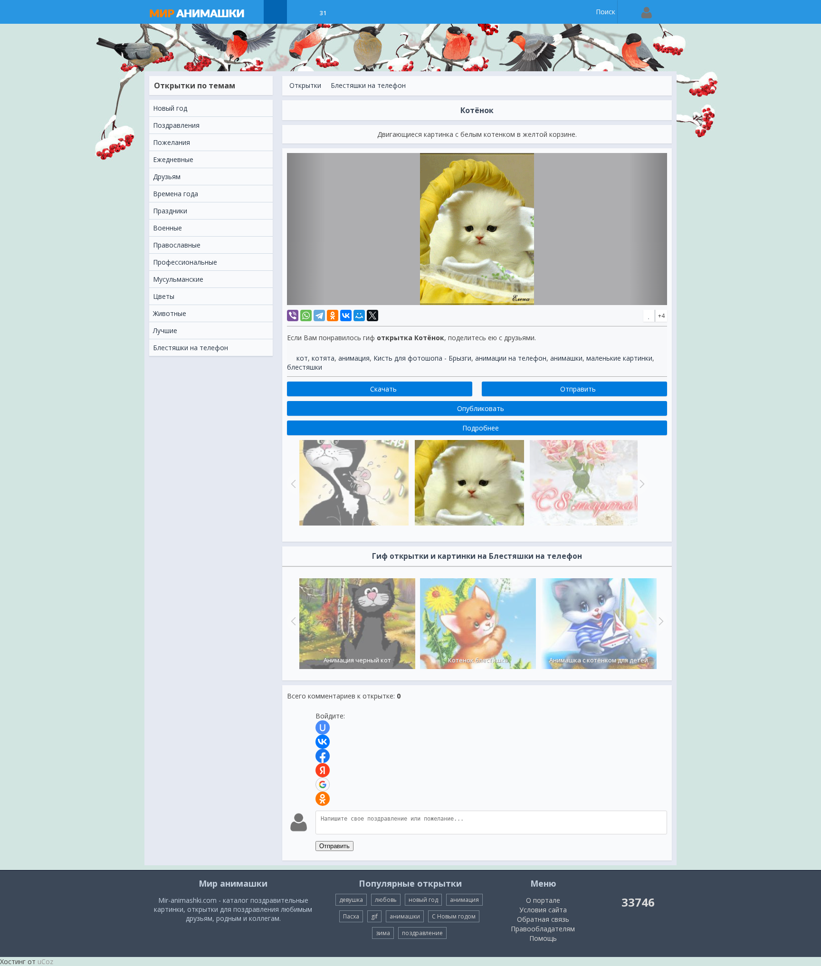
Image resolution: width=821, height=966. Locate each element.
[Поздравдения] (346, 12)
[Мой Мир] (359, 315)
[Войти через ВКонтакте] (322, 742)
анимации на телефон (510, 358)
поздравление (422, 933)
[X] (372, 315)
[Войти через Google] (322, 784)
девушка (351, 900)
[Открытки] (275, 12)
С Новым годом (454, 916)
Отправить (334, 846)
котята (323, 358)
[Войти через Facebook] (322, 756)
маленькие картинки (619, 358)
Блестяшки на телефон (368, 85)
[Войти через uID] (322, 727)
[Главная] (206, 12)
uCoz (45, 961)
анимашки (566, 358)
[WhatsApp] (306, 315)
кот (302, 358)
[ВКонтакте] (346, 315)
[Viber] (292, 315)
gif (374, 916)
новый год (423, 900)
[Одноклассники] (332, 315)
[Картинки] (299, 12)
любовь (386, 900)
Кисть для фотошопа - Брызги (422, 358)
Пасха (351, 916)
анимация (354, 358)
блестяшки (304, 367)
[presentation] (292, 621)
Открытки (305, 85)
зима (383, 933)
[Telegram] (319, 315)
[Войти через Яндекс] (322, 770)
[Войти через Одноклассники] (322, 799)
